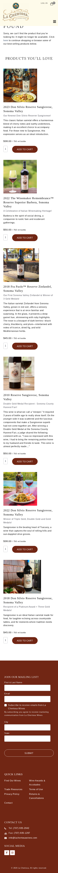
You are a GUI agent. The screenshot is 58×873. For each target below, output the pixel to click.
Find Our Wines (12, 780)
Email (7, 693)
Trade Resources (13, 789)
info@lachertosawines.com (23, 838)
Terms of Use (36, 789)
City (6, 722)
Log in (44, 3)
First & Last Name (13, 682)
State (6, 733)
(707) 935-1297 (22, 833)
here (5, 40)
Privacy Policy (11, 794)
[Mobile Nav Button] (53, 21)
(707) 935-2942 (21, 828)
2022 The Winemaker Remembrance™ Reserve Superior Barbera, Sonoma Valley (28, 202)
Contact (8, 803)
